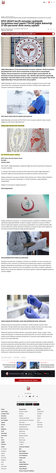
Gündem (3, 416)
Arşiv (20, 460)
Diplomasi (22, 431)
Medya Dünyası (23, 435)
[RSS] (37, 396)
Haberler (3, 16)
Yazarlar (3, 444)
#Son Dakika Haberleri (7, 357)
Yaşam (3, 422)
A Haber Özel (5, 413)
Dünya (3, 424)
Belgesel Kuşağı (23, 429)
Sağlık (3, 442)
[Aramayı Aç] (51, 2)
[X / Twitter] (22, 396)
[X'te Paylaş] (48, 29)
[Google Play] (38, 373)
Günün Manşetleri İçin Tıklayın (28, 380)
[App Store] (29, 373)
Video (3, 409)
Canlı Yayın (4, 411)
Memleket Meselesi (24, 424)
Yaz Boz (21, 413)
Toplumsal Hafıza (24, 418)
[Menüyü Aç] (54, 2)
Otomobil (4, 435)
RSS (20, 449)
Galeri (3, 447)
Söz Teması (22, 433)
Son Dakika (4, 420)
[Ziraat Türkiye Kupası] (49, 2)
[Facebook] (18, 396)
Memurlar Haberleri (10, 16)
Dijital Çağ (22, 440)
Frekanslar (22, 458)
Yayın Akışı (22, 462)
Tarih (2, 440)
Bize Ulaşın (22, 451)
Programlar (22, 409)
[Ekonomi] (39, 2)
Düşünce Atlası (23, 411)
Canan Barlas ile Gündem (26, 420)
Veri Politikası (23, 455)
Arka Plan (22, 422)
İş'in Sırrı (21, 438)
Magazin (3, 429)
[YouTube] (29, 396)
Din (2, 438)
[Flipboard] (33, 396)
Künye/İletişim (23, 453)
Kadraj (21, 416)
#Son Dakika (16, 357)
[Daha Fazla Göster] (54, 29)
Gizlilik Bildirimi (23, 464)
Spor (2, 427)
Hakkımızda (22, 466)
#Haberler (23, 357)
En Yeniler (4, 449)
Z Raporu (21, 442)
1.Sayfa (21, 444)
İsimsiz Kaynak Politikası (26, 471)
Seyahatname (23, 427)
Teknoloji (4, 433)
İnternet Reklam (24, 447)
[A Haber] (3, 2)
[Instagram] (26, 396)
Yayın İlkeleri (23, 468)
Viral (2, 431)
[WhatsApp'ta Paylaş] (51, 29)
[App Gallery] (47, 373)
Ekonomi (3, 418)
